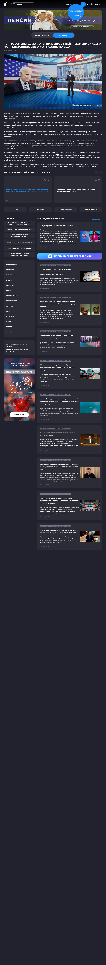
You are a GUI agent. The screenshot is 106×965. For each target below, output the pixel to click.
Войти (97, 4)
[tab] (42, 35)
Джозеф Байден (65, 210)
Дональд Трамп (91, 210)
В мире (15, 210)
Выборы (40, 210)
